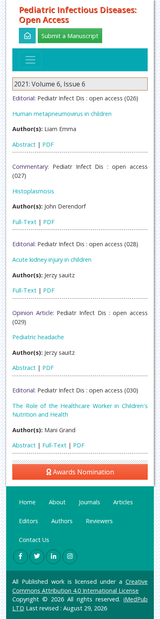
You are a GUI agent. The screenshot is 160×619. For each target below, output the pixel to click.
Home (27, 502)
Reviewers (99, 521)
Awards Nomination (82, 471)
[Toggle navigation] (30, 60)
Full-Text (24, 222)
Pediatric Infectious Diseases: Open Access (78, 15)
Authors (62, 521)
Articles (123, 502)
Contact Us (34, 540)
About (57, 502)
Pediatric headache (38, 337)
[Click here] (23, 35)
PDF (48, 144)
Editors (28, 521)
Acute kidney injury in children (51, 259)
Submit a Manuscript (69, 36)
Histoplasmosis (33, 191)
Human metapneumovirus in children (62, 114)
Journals (89, 502)
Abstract (24, 144)
